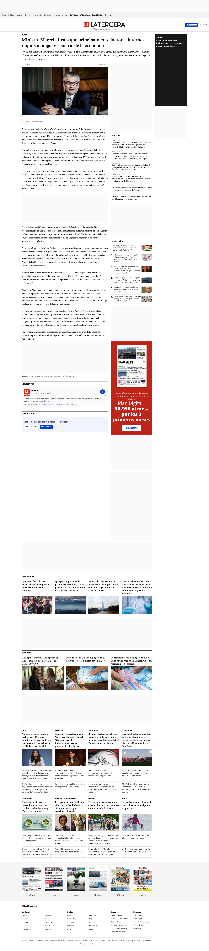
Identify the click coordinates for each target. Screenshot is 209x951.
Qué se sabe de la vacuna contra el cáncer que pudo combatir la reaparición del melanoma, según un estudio (137, 587)
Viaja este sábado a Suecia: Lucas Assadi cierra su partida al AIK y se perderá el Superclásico (135, 773)
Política (11, 15)
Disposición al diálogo (66, 376)
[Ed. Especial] (98, 892)
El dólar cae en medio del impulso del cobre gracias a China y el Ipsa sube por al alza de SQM (127, 298)
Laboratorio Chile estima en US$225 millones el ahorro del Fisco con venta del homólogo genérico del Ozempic (126, 258)
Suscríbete (47, 426)
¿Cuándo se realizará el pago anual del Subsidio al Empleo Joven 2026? (85, 659)
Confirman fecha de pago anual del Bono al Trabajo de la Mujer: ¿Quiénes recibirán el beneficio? (131, 661)
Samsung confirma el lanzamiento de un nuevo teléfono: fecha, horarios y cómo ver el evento (35, 807)
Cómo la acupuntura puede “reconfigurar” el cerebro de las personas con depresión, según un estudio (102, 788)
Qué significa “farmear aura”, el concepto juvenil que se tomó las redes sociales (36, 586)
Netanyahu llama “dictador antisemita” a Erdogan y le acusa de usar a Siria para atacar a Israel (102, 852)
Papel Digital (97, 15)
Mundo (57, 15)
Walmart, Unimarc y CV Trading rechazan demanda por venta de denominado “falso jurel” (125, 248)
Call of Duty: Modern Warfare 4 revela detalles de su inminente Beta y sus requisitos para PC (37, 838)
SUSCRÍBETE (132, 428)
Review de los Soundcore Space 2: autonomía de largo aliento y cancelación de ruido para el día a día (37, 852)
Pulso (24, 35)
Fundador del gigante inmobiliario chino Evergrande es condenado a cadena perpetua (126, 289)
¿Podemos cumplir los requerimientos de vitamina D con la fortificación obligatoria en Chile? (103, 773)
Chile (24, 730)
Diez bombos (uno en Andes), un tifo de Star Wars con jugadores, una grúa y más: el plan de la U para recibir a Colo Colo (136, 740)
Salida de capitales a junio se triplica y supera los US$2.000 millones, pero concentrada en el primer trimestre (127, 280)
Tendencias (93, 730)
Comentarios (38, 122)
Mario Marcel (52, 376)
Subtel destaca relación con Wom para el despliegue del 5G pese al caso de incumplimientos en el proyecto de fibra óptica (132, 179)
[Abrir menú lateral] (4, 25)
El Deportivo (48, 15)
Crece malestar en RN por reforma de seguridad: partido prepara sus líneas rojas (131, 198)
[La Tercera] (31, 892)
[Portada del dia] (132, 386)
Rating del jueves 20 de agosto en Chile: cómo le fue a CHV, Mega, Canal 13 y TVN (40, 661)
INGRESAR (203, 25)
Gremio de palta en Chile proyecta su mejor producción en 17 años (70, 785)
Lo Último (74, 15)
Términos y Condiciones (48, 404)
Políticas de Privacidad (63, 404)
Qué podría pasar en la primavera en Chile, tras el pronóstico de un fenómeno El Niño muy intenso (70, 586)
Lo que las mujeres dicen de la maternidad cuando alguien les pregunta (137, 805)
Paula (124, 799)
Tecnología (38, 15)
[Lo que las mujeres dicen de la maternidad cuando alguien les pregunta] (137, 822)
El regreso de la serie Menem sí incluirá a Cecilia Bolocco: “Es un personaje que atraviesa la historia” (69, 807)
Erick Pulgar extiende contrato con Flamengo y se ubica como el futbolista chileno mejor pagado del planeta (136, 788)
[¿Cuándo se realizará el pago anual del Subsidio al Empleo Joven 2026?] (87, 678)
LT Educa (107, 15)
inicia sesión (31, 427)
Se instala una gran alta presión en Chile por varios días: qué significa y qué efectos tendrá (103, 586)
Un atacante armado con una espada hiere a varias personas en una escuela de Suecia (132, 189)
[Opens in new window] (76, 892)
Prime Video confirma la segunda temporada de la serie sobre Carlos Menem (69, 852)
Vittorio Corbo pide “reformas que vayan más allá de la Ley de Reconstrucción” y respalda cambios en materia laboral (127, 269)
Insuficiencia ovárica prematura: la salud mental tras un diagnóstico (136, 850)
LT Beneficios (85, 15)
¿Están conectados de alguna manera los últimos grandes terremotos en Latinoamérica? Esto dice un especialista (103, 738)
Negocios (28, 15)
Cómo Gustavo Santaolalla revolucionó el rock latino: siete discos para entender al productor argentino (69, 839)
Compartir (27, 122)
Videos (64, 15)
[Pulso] (54, 892)
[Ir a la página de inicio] (104, 24)
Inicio (4, 15)
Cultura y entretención (65, 799)
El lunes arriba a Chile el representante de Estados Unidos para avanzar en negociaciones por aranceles (69, 774)
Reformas (43, 376)
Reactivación (35, 376)
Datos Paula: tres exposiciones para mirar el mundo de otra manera (136, 836)
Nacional (19, 15)
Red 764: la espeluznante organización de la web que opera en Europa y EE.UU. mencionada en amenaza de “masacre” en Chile (131, 167)
